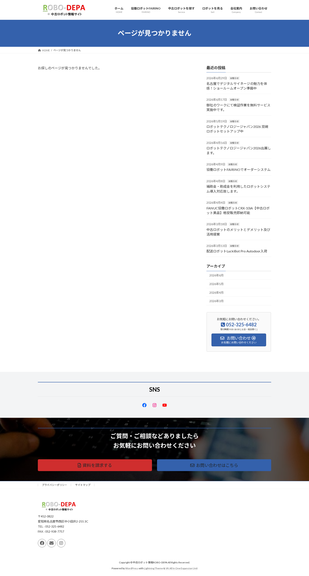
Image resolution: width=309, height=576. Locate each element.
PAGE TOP (297, 555)
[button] (95, 465)
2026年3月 (216, 301)
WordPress (131, 568)
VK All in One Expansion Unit (182, 568)
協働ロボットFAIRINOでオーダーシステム (238, 169)
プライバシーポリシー (54, 484)
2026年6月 (216, 275)
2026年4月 (216, 292)
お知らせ (234, 78)
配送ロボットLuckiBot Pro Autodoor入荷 (236, 251)
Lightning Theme (153, 568)
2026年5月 (216, 284)
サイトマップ (82, 484)
